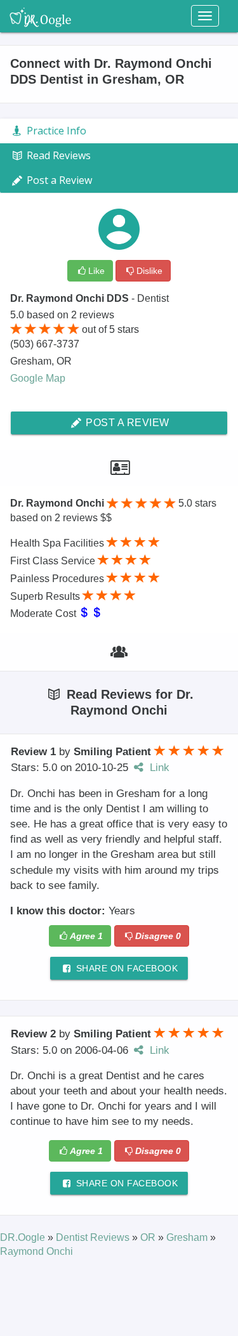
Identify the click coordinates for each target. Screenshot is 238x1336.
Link (158, 768)
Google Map (37, 378)
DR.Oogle (24, 1237)
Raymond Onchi (36, 1251)
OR (149, 1237)
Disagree (158, 936)
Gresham (188, 1237)
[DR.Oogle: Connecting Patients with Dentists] (40, 16)
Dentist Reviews (94, 1237)
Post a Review (126, 422)
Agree (86, 936)
